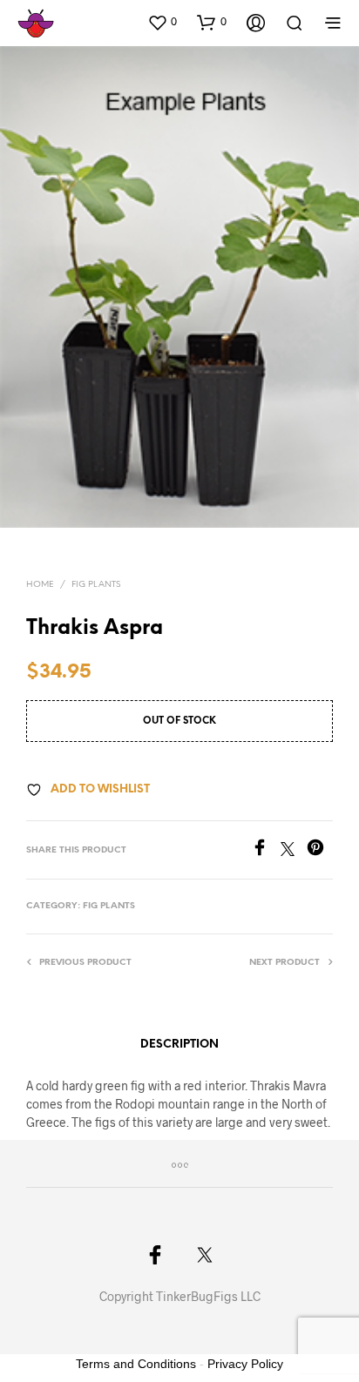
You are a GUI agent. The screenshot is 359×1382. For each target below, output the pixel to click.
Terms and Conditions (136, 1364)
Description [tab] (179, 1044)
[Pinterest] (320, 850)
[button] (162, 21)
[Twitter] (294, 850)
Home (40, 585)
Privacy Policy (245, 1364)
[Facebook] (266, 850)
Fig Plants (95, 585)
